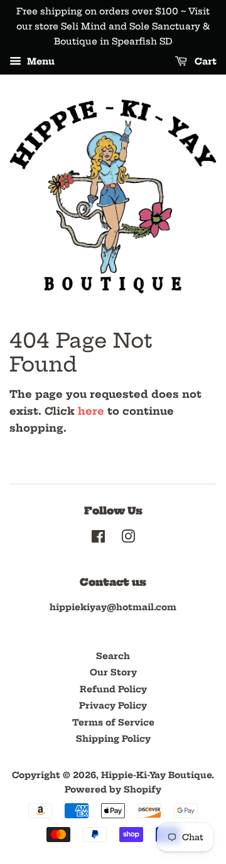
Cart (204, 62)
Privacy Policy (113, 705)
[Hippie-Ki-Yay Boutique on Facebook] (98, 539)
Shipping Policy (113, 739)
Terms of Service (113, 722)
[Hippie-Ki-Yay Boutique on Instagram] (128, 539)
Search (113, 656)
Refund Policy (113, 689)
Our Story (113, 672)
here (91, 411)
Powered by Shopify (113, 789)
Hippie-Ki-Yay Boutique (156, 775)
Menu (39, 62)
